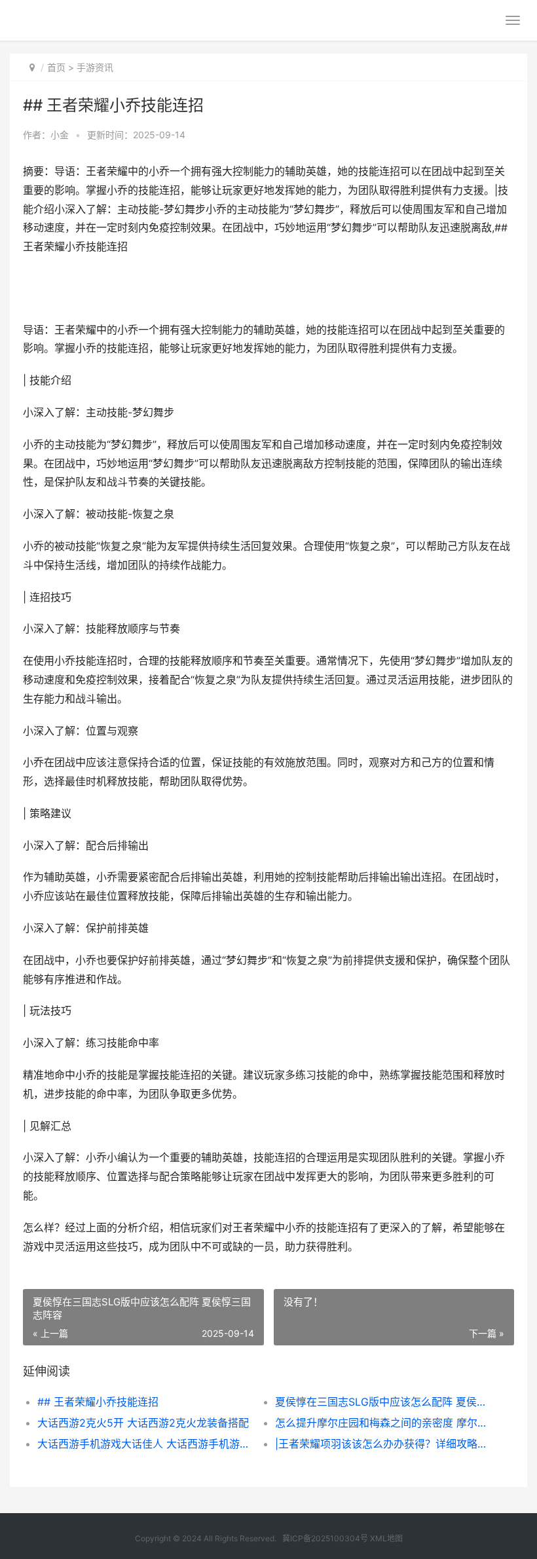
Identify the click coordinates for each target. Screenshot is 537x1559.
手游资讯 (95, 67)
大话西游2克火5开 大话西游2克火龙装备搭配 (143, 1422)
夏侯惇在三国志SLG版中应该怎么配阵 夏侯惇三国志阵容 (382, 1401)
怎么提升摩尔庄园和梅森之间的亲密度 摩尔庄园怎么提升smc (382, 1422)
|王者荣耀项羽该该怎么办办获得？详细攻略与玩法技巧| (382, 1443)
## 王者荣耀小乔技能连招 (97, 1401)
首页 (56, 67)
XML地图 (386, 1538)
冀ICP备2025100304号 (325, 1538)
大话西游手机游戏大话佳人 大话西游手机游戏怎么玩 (144, 1443)
